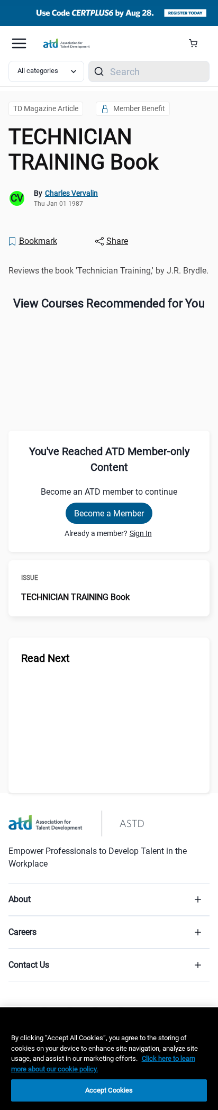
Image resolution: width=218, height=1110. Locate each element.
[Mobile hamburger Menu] (19, 43)
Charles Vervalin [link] (71, 193)
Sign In (141, 533)
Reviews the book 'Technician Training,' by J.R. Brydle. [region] (108, 271)
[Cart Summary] (197, 43)
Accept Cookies (109, 1090)
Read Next (45, 658)
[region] (109, 1058)
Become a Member (109, 513)
